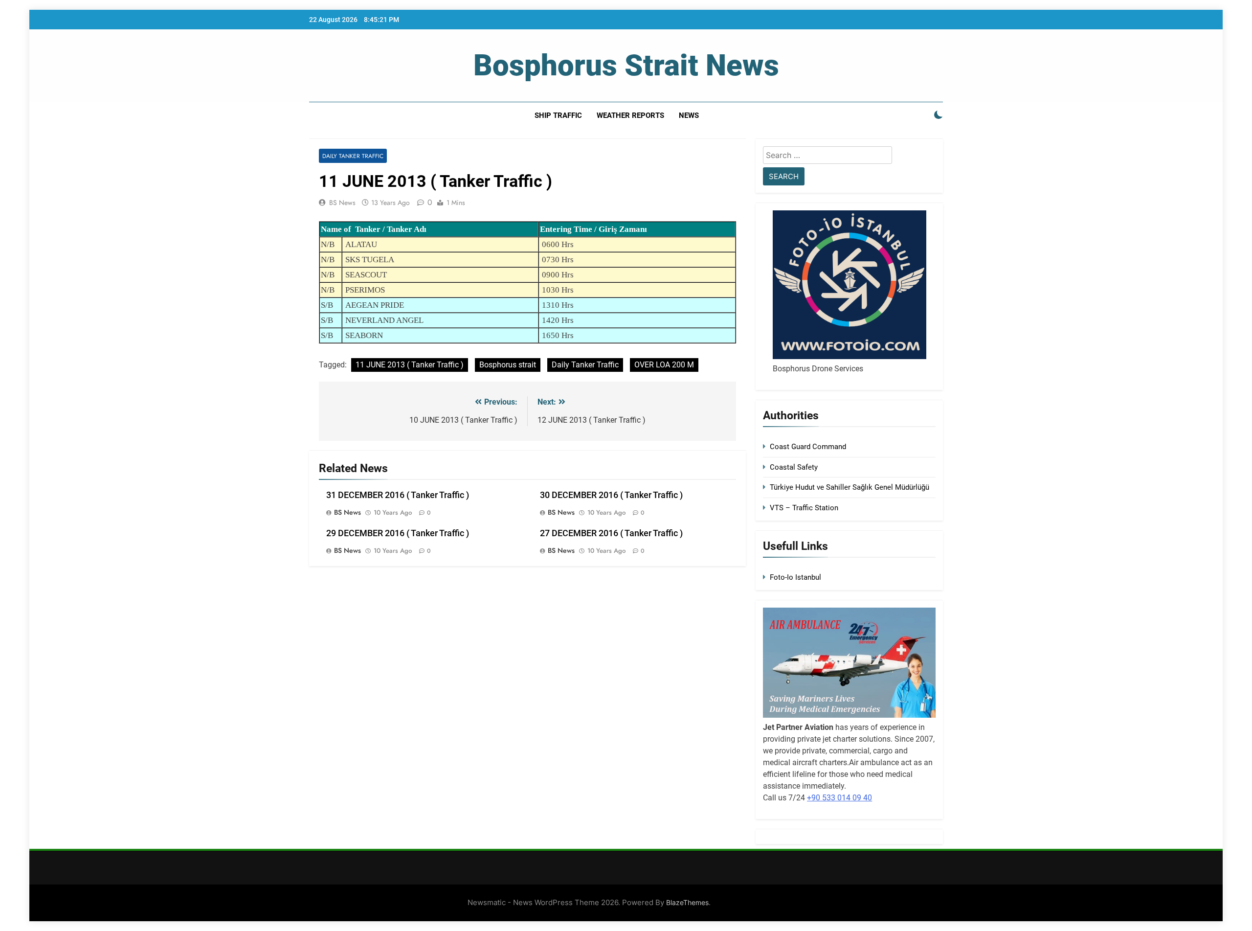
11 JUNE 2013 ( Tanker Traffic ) (410, 364)
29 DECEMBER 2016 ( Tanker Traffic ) (397, 533)
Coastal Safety (794, 467)
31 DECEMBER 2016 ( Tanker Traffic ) (397, 495)
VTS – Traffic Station (804, 507)
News (689, 115)
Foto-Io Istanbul (795, 577)
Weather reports (630, 115)
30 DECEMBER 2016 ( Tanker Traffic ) (611, 495)
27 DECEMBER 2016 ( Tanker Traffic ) (611, 533)
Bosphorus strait (507, 364)
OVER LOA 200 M (664, 364)
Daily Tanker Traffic (352, 156)
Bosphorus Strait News (626, 65)
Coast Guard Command (808, 446)
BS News (342, 202)
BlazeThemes (687, 902)
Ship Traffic (558, 115)
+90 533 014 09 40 (839, 797)
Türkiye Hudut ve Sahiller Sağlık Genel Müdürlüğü (849, 487)
